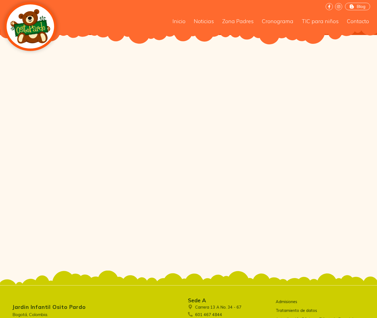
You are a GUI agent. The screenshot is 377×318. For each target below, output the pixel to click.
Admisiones (286, 301)
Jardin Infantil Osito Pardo (49, 307)
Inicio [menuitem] (178, 21)
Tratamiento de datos (296, 310)
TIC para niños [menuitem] (320, 21)
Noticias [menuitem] (204, 21)
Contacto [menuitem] (358, 21)
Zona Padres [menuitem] (238, 21)
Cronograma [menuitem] (277, 21)
